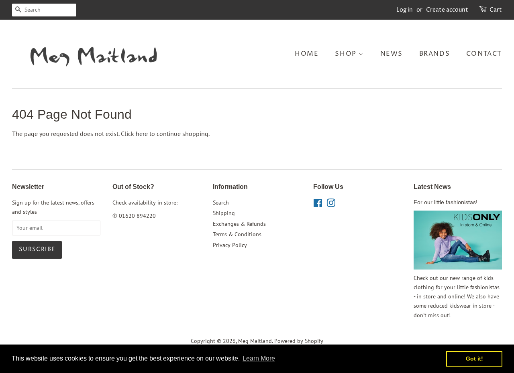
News (391, 53)
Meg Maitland (255, 341)
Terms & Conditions (237, 234)
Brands (434, 53)
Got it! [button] (474, 358)
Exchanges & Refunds (239, 223)
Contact (484, 53)
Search (221, 202)
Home (306, 53)
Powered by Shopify (298, 341)
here (142, 134)
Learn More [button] (259, 358)
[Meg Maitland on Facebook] (317, 204)
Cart (496, 10)
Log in (404, 10)
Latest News (432, 186)
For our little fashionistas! (445, 202)
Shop (347, 53)
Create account (447, 10)
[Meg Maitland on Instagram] (330, 204)
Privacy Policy (230, 245)
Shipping (224, 213)
